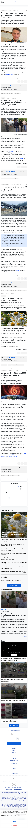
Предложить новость (14, 743)
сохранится (22, 344)
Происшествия (14, 181)
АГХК (2, 290)
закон (9, 178)
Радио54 (14, 768)
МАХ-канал (14, 454)
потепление (4, 365)
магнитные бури (5, 475)
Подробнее (14, 825)
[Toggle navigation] (26, 2)
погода (9, 365)
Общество (13, 8)
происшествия (13, 290)
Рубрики (14, 748)
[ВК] (18, 81)
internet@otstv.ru (20, 489)
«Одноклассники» (12, 456)
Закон (12, 95)
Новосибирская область (18, 365)
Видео (14, 754)
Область (14, 752)
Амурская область (22, 290)
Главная (2, 8)
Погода (12, 293)
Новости (7, 8)
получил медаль (9, 74)
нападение (3, 178)
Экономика (14, 762)
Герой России (4, 93)
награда (11, 93)
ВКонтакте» (4, 456)
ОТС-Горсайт (14, 89)
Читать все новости (14, 585)
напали (21, 158)
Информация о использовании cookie (14, 789)
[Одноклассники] (22, 81)
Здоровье (13, 368)
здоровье (12, 475)
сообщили (11, 151)
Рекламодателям (14, 770)
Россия (17, 475)
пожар (6, 290)
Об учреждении (14, 773)
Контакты (14, 771)
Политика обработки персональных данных (14, 787)
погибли (17, 270)
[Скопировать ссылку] (25, 81)
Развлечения (14, 763)
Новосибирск (17, 93)
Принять (14, 821)
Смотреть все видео (14, 725)
